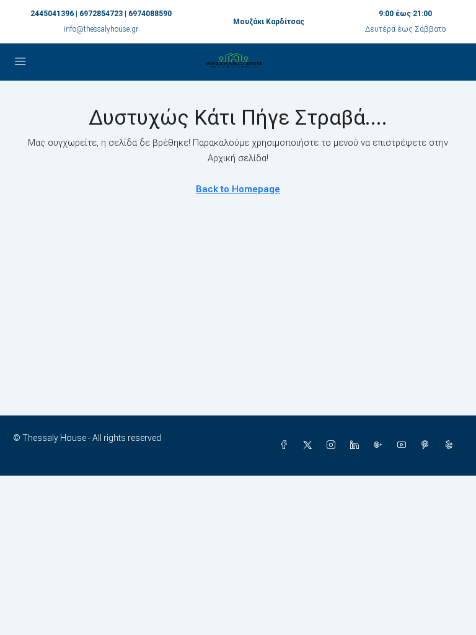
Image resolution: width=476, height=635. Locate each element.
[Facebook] (286, 445)
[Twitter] (310, 445)
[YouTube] (404, 445)
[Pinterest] (427, 445)
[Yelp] (451, 445)
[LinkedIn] (357, 445)
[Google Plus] (380, 445)
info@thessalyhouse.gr (101, 29)
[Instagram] (333, 445)
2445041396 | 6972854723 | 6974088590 (101, 13)
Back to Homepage (238, 189)
